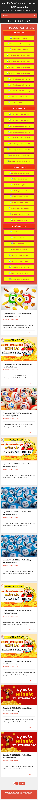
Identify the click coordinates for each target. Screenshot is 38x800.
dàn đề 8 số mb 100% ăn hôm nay (20, 91)
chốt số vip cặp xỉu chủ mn (20, 196)
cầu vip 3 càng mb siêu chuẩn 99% (20, 144)
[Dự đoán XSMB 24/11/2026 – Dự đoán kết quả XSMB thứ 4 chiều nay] (19, 742)
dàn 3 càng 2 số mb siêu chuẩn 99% (20, 149)
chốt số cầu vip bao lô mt (19, 249)
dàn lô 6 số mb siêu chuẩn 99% (20, 114)
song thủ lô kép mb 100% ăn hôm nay (20, 61)
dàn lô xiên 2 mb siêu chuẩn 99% (20, 126)
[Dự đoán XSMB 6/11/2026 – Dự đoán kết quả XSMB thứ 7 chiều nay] (19, 595)
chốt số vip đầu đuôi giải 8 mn (20, 208)
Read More (31, 332)
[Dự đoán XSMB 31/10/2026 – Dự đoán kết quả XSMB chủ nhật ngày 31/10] (19, 298)
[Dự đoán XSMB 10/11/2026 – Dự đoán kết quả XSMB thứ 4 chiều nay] (19, 349)
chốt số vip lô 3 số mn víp (19, 220)
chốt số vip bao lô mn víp (19, 191)
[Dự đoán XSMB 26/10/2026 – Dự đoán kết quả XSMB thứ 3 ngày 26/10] (19, 399)
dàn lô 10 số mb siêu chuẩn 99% (20, 155)
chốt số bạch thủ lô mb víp (20, 38)
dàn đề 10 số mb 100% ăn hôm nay (20, 97)
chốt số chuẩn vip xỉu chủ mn (20, 173)
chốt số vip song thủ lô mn (20, 202)
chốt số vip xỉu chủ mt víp (20, 232)
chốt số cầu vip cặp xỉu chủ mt (20, 255)
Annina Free (20, 793)
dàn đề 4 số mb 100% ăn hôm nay (20, 79)
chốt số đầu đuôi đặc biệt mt (20, 273)
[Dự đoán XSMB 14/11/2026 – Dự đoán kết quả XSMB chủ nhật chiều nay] (19, 695)
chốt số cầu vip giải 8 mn (19, 185)
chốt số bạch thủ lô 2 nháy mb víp (20, 44)
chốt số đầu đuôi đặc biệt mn (20, 214)
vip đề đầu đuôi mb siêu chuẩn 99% (19, 161)
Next (21, 783)
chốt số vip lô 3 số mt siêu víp (20, 279)
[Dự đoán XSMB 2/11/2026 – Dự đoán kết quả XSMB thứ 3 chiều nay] (19, 498)
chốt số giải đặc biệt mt (20, 238)
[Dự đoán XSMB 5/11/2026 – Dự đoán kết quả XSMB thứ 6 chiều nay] (19, 646)
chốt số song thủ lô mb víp (20, 49)
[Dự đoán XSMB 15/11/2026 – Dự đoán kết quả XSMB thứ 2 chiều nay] (19, 546)
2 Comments (15, 319)
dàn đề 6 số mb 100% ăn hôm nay (20, 85)
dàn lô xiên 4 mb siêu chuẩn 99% (20, 138)
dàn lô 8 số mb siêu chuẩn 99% (20, 120)
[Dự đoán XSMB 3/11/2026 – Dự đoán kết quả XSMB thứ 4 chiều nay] (19, 448)
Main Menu (5, 15)
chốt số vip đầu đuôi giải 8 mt (20, 267)
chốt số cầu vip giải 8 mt (20, 243)
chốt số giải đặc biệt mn (20, 179)
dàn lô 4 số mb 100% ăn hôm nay (20, 103)
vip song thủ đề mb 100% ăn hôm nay (20, 73)
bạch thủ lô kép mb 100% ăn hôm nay (20, 55)
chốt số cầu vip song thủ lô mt (20, 261)
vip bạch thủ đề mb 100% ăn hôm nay (20, 67)
